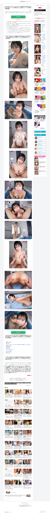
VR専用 (21, 344)
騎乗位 (24, 344)
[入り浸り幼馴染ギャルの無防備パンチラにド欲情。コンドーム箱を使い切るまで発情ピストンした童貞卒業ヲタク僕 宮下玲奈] (37, 38)
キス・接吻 (26, 344)
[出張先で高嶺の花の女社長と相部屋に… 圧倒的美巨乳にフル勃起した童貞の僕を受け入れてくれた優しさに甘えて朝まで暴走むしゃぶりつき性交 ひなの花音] (37, 59)
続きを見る (18, 16)
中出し (30, 344)
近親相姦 (7, 345)
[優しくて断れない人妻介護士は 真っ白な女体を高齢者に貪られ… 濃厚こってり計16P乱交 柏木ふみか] (37, 49)
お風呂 (10, 345)
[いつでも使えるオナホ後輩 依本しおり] (37, 72)
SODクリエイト (11, 349)
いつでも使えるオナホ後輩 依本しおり (43, 70)
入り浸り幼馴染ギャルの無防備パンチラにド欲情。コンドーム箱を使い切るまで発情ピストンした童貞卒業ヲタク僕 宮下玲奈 (43, 37)
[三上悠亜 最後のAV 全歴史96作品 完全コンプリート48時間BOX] (37, 28)
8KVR (16, 344)
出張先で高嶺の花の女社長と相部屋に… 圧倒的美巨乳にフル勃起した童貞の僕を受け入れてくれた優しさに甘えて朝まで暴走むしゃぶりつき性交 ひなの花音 (43, 59)
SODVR (10, 350)
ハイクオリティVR (11, 344)
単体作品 (18, 344)
